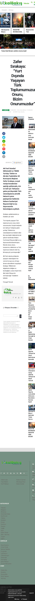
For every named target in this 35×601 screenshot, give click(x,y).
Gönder (20, 316)
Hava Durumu (5, 545)
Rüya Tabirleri (5, 576)
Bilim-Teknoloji (5, 534)
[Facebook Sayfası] (2, 473)
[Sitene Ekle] (25, 473)
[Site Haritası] (21, 473)
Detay (17, 599)
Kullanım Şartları (21, 480)
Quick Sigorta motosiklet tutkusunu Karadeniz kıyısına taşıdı (31, 396)
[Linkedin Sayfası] (15, 473)
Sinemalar (4, 557)
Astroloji (3, 578)
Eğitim (3, 538)
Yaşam (3, 536)
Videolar (26, 3)
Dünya (3, 522)
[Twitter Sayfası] (5, 473)
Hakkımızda (4, 480)
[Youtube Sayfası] (11, 473)
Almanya (11, 10)
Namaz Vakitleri (5, 549)
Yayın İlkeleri (4, 482)
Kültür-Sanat (4, 532)
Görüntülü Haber (5, 514)
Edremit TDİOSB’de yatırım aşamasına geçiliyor (31, 210)
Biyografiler (4, 574)
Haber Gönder (20, 484)
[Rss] (18, 473)
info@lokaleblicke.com (14, 293)
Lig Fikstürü (4, 553)
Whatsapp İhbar (20, 482)
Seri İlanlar (4, 559)
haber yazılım (4, 597)
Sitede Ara (4, 570)
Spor (2, 530)
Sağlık (2, 528)
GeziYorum (4, 516)
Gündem (3, 520)
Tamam (24, 599)
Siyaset (3, 526)
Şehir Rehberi (5, 561)
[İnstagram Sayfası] (8, 473)
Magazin (3, 510)
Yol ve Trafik (4, 547)
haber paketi (3, 595)
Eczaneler (4, 551)
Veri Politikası (4, 484)
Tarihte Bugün (5, 555)
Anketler (3, 572)
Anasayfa (4, 10)
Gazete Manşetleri (6, 563)
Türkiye (3, 518)
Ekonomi (3, 524)
